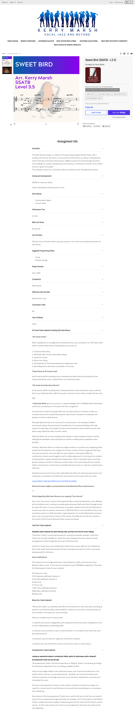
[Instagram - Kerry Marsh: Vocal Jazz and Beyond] (128, 53)
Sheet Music (91, 94)
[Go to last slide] (14, 123)
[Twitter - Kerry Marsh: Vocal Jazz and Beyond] (120, 53)
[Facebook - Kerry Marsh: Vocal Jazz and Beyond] (124, 53)
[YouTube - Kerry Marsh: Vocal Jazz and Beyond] (131, 53)
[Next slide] (77, 123)
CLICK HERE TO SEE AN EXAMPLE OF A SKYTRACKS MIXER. (54, 481)
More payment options (119, 117)
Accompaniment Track (94, 98)
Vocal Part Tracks (104, 94)
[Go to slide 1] (45, 124)
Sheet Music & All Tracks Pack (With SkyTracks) (102, 90)
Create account (119, 2)
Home (3, 53)
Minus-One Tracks (120, 94)
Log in (111, 2)
